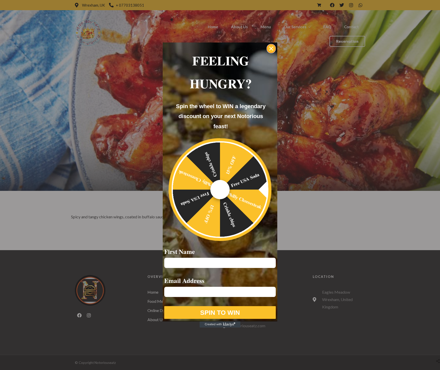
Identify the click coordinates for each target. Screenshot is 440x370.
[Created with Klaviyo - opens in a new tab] (220, 324)
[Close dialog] (271, 49)
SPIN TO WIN (220, 312)
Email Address (184, 280)
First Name (179, 251)
